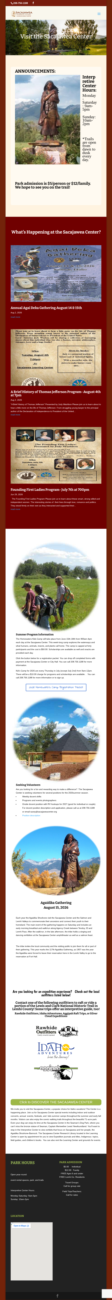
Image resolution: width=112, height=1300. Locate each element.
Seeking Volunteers (28, 784)
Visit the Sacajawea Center (56, 36)
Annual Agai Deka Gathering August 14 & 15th (46, 308)
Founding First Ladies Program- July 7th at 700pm (50, 490)
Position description (31, 815)
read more (15, 317)
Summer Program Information (35, 634)
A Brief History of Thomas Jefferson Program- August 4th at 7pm (56, 393)
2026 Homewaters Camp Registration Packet (56, 687)
